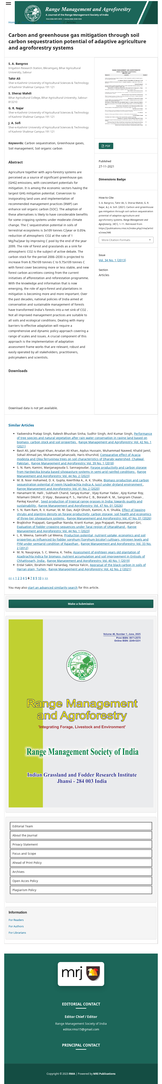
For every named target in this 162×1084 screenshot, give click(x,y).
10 (39, 578)
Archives (27, 22)
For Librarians (17, 932)
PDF (107, 146)
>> (46, 578)
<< (10, 578)
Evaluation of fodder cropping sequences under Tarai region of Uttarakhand (71, 527)
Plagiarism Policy (24, 890)
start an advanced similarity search (53, 588)
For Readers (16, 920)
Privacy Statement (25, 844)
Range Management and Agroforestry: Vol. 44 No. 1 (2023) (76, 529)
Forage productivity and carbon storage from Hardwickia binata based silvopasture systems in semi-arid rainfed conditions (82, 469)
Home (12, 22)
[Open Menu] (8, 4)
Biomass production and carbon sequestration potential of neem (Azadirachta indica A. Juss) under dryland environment (83, 482)
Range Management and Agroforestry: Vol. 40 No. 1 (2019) (88, 561)
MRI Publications (104, 1074)
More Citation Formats (116, 240)
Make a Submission (81, 604)
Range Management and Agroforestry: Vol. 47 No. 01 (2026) (80, 506)
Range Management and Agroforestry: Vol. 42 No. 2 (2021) (90, 569)
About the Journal (24, 835)
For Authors (16, 926)
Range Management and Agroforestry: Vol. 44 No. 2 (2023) (81, 474)
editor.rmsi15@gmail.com (81, 1029)
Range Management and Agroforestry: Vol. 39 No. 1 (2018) (72, 463)
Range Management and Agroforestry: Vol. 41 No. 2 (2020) (58, 489)
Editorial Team (22, 826)
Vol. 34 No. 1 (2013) (49, 22)
